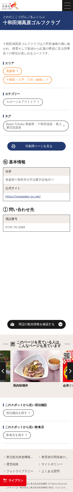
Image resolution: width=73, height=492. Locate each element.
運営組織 (12, 464)
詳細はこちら (22, 352)
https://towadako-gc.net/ (23, 196)
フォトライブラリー (19, 471)
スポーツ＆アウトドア (21, 102)
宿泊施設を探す (16, 413)
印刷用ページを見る (38, 146)
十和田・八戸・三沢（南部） (25, 79)
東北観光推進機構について (20, 457)
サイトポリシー (52, 464)
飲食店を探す (15, 435)
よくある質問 (51, 471)
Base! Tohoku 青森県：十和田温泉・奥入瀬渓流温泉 (34, 125)
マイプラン (15, 480)
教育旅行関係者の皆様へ (56, 457)
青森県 (10, 71)
